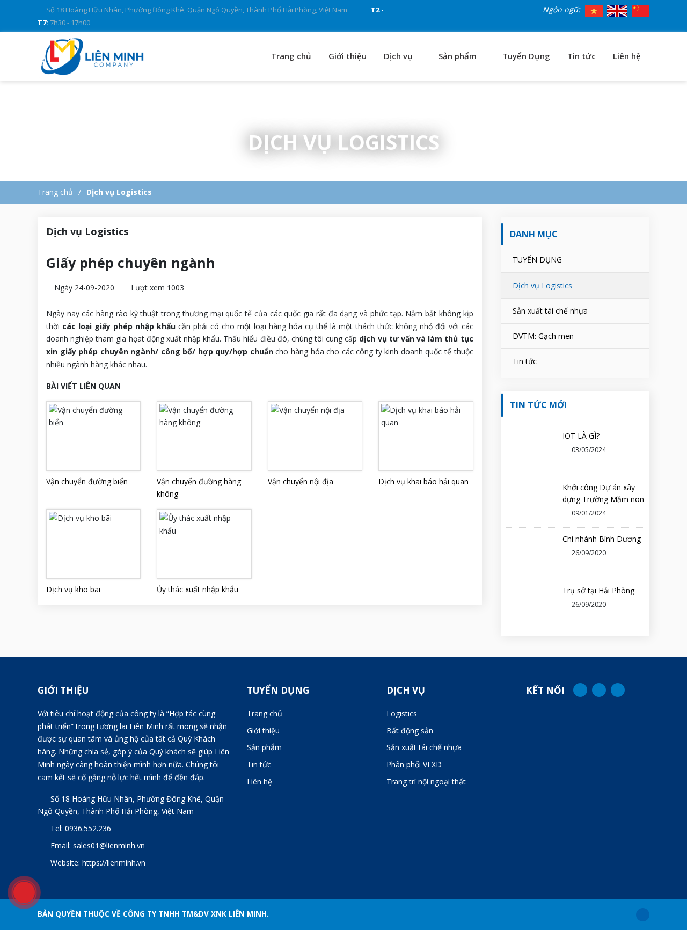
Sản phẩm (458, 55)
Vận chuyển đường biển (87, 481)
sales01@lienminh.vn (109, 845)
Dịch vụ (399, 55)
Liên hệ (627, 55)
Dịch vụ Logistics (119, 192)
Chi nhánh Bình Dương (601, 539)
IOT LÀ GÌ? (581, 436)
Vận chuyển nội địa (300, 481)
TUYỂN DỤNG (537, 260)
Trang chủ (291, 55)
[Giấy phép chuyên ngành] (93, 56)
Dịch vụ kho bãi (73, 589)
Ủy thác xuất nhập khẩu (197, 589)
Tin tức (581, 55)
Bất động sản (409, 730)
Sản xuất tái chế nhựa (550, 311)
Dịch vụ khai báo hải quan (423, 481)
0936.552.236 (88, 828)
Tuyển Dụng (526, 55)
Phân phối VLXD (414, 764)
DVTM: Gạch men (543, 336)
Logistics (401, 713)
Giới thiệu (347, 55)
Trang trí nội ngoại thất (426, 781)
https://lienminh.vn (113, 863)
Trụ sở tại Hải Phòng (598, 590)
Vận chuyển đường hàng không (199, 487)
